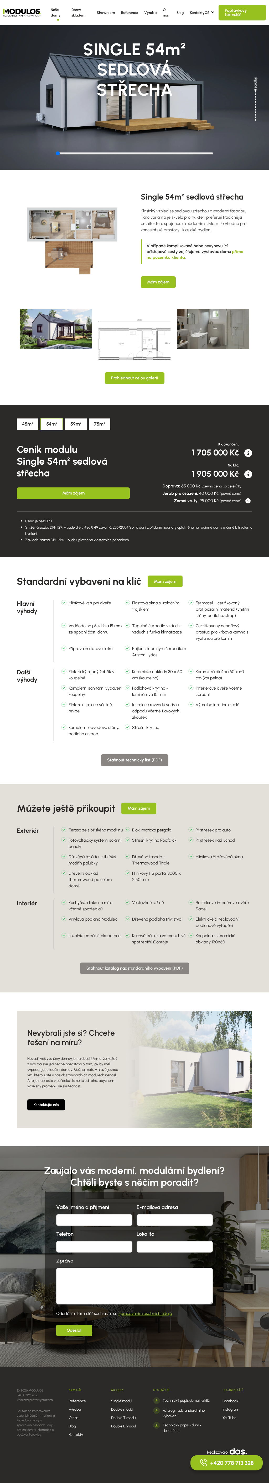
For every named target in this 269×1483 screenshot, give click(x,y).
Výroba (150, 12)
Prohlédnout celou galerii (134, 377)
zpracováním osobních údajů (145, 1313)
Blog (180, 12)
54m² (51, 424)
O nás (166, 13)
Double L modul (123, 1426)
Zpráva (65, 1261)
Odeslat (74, 1330)
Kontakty (197, 12)
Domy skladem (78, 13)
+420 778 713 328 (232, 1462)
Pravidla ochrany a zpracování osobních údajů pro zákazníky (35, 1425)
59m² (75, 424)
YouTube (229, 1418)
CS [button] (207, 12)
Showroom (106, 12)
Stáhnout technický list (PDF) (134, 759)
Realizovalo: (218, 1452)
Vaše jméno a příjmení (82, 1207)
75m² (99, 424)
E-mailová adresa (157, 1207)
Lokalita (145, 1234)
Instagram (231, 1409)
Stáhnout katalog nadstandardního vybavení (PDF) (134, 968)
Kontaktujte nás (46, 1105)
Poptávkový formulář (236, 12)
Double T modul (123, 1418)
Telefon (65, 1234)
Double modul (122, 1409)
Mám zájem (158, 282)
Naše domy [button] (55, 13)
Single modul (121, 1401)
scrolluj (255, 82)
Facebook (230, 1401)
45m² (27, 424)
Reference (129, 12)
